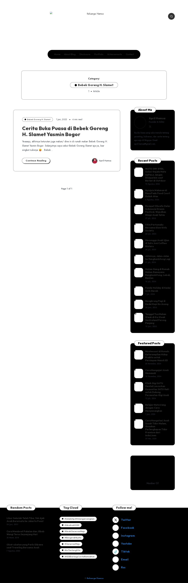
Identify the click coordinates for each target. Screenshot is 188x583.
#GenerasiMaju (72, 544)
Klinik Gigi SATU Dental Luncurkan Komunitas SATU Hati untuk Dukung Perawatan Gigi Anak (157, 389)
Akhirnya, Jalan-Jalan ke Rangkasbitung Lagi (157, 257)
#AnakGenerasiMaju (74, 531)
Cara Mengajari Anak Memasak (157, 372)
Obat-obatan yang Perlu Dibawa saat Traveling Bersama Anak (25, 546)
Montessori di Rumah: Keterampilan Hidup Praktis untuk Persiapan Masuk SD (157, 356)
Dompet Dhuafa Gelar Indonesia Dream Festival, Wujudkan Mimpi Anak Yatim (157, 210)
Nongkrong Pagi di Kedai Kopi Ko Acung (156, 302)
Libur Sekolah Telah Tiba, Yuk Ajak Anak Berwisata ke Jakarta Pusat (26, 520)
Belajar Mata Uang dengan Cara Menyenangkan (155, 407)
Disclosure (84, 54)
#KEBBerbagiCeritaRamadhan (79, 556)
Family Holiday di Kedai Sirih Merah (158, 289)
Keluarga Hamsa (95, 578)
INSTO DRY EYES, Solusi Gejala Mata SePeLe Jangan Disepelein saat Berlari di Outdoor (155, 174)
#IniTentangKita (72, 550)
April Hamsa (157, 118)
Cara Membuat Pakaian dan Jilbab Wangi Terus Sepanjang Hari (25, 533)
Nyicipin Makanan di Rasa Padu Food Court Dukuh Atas (157, 193)
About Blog (69, 54)
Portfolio (99, 54)
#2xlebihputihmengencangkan (79, 519)
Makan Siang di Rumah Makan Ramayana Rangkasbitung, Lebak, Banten (158, 274)
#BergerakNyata (72, 537)
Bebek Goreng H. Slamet (39, 119)
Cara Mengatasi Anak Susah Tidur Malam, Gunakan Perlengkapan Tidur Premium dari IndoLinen (157, 428)
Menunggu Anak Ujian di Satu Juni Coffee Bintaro (157, 243)
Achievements (114, 54)
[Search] (171, 16)
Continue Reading (36, 160)
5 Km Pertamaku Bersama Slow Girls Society (156, 227)
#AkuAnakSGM (71, 525)
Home (57, 54)
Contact (130, 54)
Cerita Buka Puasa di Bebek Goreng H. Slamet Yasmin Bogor (65, 131)
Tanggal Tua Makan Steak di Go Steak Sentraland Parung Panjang (155, 318)
